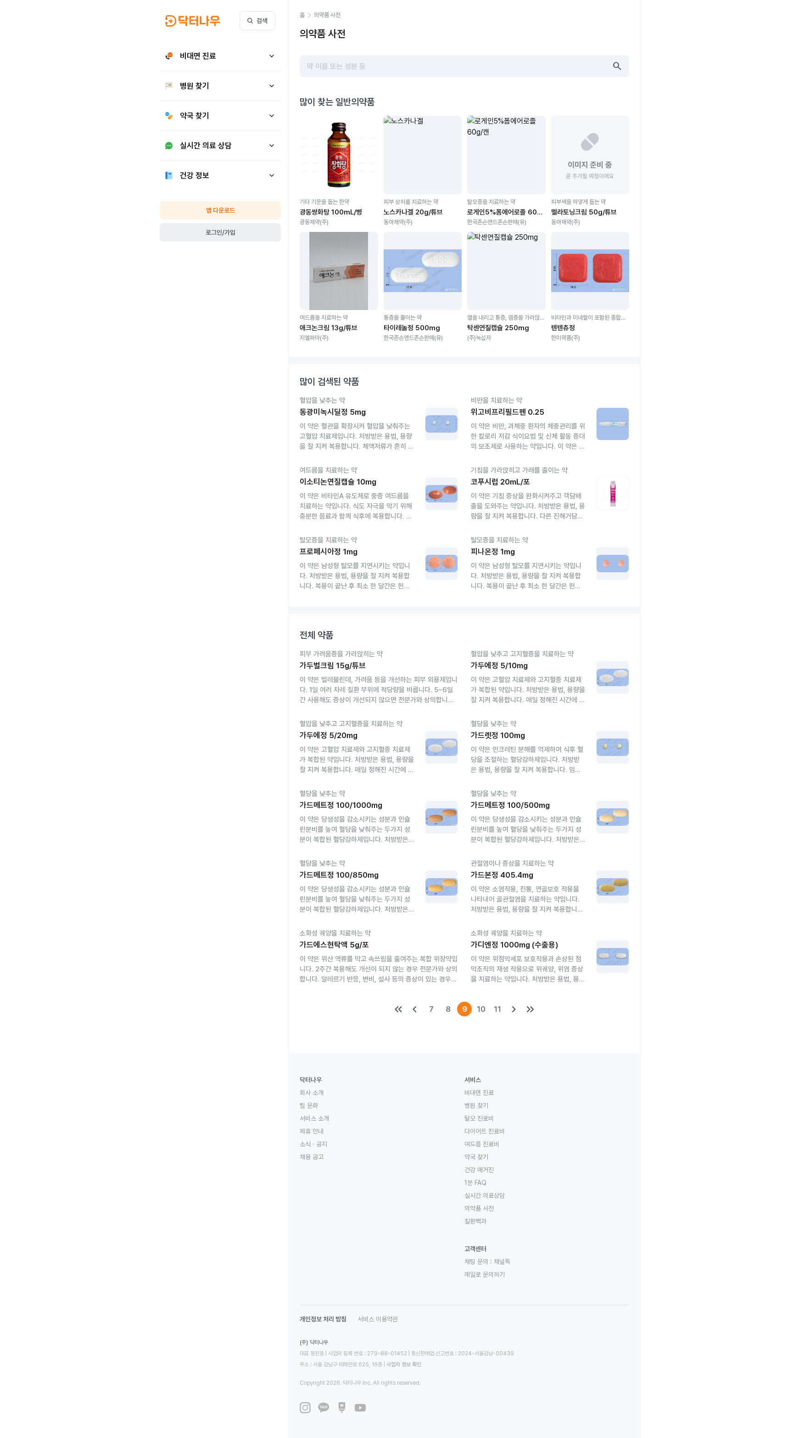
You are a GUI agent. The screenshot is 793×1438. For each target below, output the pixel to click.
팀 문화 (309, 1105)
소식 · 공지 (313, 1144)
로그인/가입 (220, 232)
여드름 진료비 (481, 1144)
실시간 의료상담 (484, 1195)
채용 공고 (312, 1157)
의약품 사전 (479, 1208)
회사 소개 (312, 1092)
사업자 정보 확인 (403, 1364)
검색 (262, 20)
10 (481, 1009)
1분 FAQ (475, 1182)
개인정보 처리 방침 (323, 1319)
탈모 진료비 (479, 1118)
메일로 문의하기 (484, 1274)
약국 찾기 (476, 1157)
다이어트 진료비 (484, 1131)
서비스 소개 (314, 1118)
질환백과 (475, 1221)
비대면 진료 (479, 1092)
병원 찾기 (476, 1105)
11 (497, 1009)
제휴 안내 (312, 1131)
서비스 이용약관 (377, 1319)
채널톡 (502, 1261)
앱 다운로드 (220, 210)
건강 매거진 (479, 1169)
